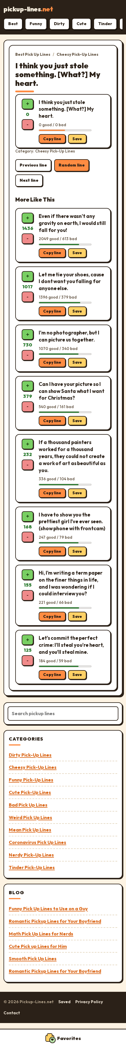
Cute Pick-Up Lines (30, 792)
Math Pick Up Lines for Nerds (41, 934)
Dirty (59, 23)
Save (77, 138)
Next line (29, 180)
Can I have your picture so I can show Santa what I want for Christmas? (71, 391)
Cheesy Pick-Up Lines (77, 54)
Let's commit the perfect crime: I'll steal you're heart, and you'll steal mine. (71, 645)
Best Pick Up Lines (32, 54)
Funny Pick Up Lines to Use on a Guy (48, 908)
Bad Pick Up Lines (28, 805)
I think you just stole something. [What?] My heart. (66, 109)
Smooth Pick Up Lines (33, 958)
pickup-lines (28, 9)
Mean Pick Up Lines (30, 830)
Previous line (33, 165)
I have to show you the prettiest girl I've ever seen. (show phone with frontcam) (72, 522)
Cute (81, 23)
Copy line (52, 138)
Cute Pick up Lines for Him (38, 946)
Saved (64, 1001)
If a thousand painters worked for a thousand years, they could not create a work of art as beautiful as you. (72, 456)
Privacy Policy (89, 1001)
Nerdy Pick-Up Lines (31, 855)
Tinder (105, 23)
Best (13, 23)
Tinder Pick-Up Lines (32, 867)
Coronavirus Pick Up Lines (37, 842)
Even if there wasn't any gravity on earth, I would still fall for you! (72, 223)
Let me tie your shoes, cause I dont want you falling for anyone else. (71, 281)
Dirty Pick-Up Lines (30, 755)
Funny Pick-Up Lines (31, 780)
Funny (36, 23)
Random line (72, 165)
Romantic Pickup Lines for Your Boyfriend (55, 921)
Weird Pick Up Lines (30, 817)
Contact (12, 1012)
